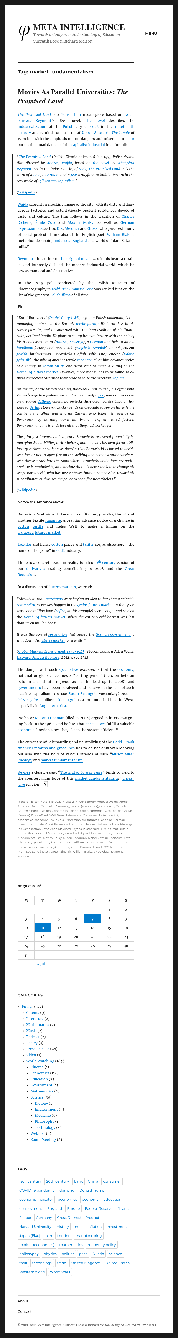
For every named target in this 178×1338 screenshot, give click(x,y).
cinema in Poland (66, 810)
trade (61, 1263)
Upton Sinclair (94, 132)
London (64, 1236)
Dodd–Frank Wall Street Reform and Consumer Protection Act (74, 815)
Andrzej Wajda (59, 163)
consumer (112, 1181)
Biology (41, 1103)
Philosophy (44, 1121)
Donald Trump (92, 1190)
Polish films (60, 295)
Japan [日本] (29, 1236)
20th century (57, 1181)
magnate (84, 360)
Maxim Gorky (80, 222)
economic (26, 730)
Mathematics (37, 1025)
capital (118, 378)
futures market (45, 372)
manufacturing (89, 1236)
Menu (151, 34)
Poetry (32, 1043)
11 (42, 928)
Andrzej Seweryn (69, 342)
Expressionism (75, 819)
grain (40, 824)
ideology (65, 700)
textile (84, 842)
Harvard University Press (38, 657)
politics (68, 1254)
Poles (27, 842)
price (83, 1254)
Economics (40, 1073)
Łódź (94, 126)
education (112, 1199)
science (115, 1254)
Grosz (92, 228)
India (78, 1227)
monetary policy (102, 1245)
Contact (25, 1311)
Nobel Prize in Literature (105, 838)
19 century (47, 181)
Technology (45, 1127)
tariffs (59, 366)
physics (50, 1254)
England (54, 1208)
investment (117, 1227)
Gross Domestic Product (78, 1218)
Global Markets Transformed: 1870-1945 (51, 651)
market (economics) (36, 1245)
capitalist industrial (88, 145)
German (51, 175)
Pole (36, 175)
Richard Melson (29, 801)
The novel (95, 120)
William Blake (119, 234)
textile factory (87, 324)
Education (39, 1079)
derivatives (35, 568)
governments (29, 687)
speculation (57, 634)
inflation (94, 1227)
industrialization (32, 126)
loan (48, 1236)
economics (25, 819)
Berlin (34, 407)
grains (82, 605)
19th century (87, 801)
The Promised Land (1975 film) (95, 847)
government (26, 824)
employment (30, 1208)
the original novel (74, 259)
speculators (95, 724)
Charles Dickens (40, 810)
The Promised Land (34, 114)
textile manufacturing (106, 842)
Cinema (32, 1012)
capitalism (66, 181)
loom (68, 833)
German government (113, 634)
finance (124, 1208)
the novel (101, 163)
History (62, 1227)
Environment (46, 1109)
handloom (25, 348)
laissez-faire (28, 700)
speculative (68, 669)
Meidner (72, 228)
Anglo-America (53, 706)
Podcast (33, 1037)
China (93, 1181)
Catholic (44, 401)
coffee (60, 611)
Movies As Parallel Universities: (73, 96)
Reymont (43, 120)
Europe (73, 1208)
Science (37, 1097)
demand (66, 1190)
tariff (75, 842)
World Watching (40, 1061)
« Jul (41, 964)
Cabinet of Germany (55, 806)
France (25, 1218)
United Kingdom (86, 1263)
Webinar (38, 1133)
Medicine (43, 1115)
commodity (26, 605)
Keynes (24, 772)
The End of (81, 772)
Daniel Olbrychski (63, 317)
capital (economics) (84, 806)
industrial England (71, 240)
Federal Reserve (99, 1208)
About (23, 1301)
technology (42, 1263)
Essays (69, 801)
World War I (60, 1272)
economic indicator (36, 1199)
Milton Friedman (49, 718)
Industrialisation (29, 829)
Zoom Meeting (43, 1139)
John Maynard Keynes (66, 829)
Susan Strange (81, 693)
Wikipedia (26, 192)
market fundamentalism (62, 760)
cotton (48, 366)
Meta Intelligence (79, 27)
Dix (60, 228)
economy (125, 669)
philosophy (29, 1254)
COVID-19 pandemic (36, 1190)
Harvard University (35, 1227)
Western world (32, 1272)
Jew (74, 175)
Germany (44, 1218)
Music (31, 1031)
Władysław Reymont (108, 851)
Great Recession (56, 824)
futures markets (62, 587)
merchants (54, 599)
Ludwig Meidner (85, 833)
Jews (45, 829)
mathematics (71, 1245)
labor (129, 138)
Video (31, 1055)
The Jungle (121, 132)
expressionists (30, 228)
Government (42, 1085)
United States (117, 1263)
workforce (24, 856)
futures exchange (99, 819)
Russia (98, 1254)
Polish (68, 126)
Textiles (24, 544)
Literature (35, 1018)
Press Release (37, 1049)
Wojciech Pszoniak (91, 348)
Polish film (71, 114)
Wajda (23, 204)
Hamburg (24, 372)
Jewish (22, 354)
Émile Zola (45, 222)
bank (78, 1181)
